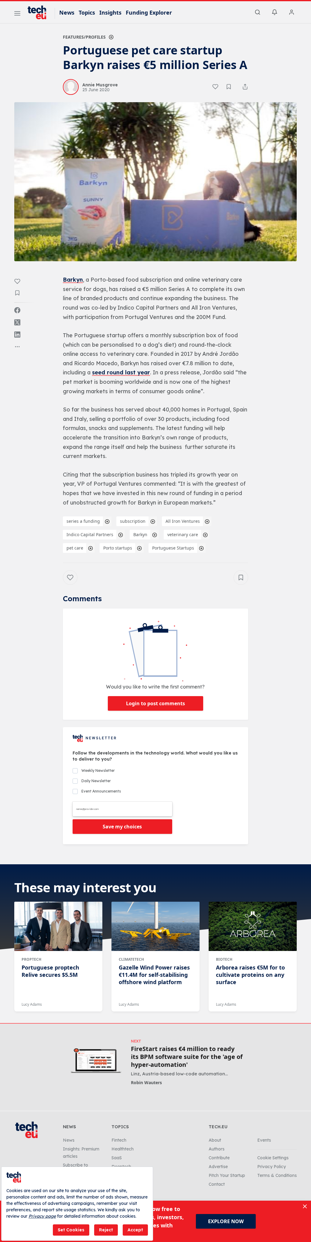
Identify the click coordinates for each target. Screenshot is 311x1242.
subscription (132, 521)
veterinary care (182, 534)
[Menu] (17, 14)
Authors (216, 1149)
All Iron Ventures (183, 521)
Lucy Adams (32, 1004)
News (66, 12)
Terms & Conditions (277, 1175)
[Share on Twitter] (17, 322)
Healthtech (122, 1149)
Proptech (31, 959)
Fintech (118, 1140)
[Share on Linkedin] (17, 334)
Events (264, 1140)
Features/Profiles (84, 37)
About (215, 1140)
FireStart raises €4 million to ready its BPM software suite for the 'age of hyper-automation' (187, 1057)
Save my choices (122, 826)
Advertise (218, 1166)
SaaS (116, 1157)
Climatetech (131, 959)
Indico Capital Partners (90, 534)
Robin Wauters (146, 1082)
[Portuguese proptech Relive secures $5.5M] (58, 926)
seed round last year (121, 372)
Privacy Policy (271, 1166)
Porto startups (117, 548)
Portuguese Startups (173, 548)
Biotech (224, 959)
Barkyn (73, 279)
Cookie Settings (273, 1157)
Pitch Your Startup (227, 1175)
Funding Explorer (149, 12)
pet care (75, 548)
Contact (217, 1184)
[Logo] (40, 12)
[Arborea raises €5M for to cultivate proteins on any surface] (253, 926)
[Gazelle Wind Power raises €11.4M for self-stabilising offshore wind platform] (155, 926)
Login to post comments (155, 703)
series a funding (83, 521)
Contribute (219, 1157)
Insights (110, 12)
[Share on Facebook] (17, 310)
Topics (87, 12)
